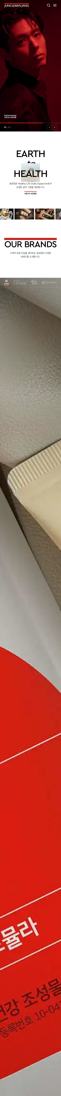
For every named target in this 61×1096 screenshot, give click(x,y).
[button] (55, 5)
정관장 (16, 5)
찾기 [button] (49, 5)
